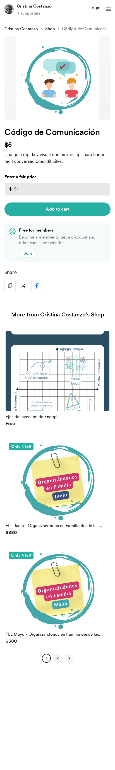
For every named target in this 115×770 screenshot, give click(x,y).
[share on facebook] (36, 285)
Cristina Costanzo (34, 6)
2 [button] (57, 658)
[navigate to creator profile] (9, 9)
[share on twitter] (23, 285)
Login (94, 7)
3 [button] (69, 658)
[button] (108, 9)
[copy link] (10, 285)
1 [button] (46, 658)
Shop (50, 28)
